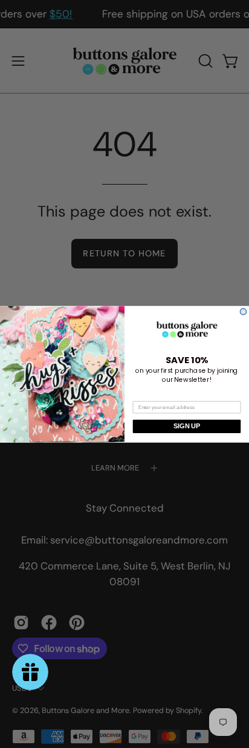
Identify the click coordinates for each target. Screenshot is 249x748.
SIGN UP (186, 425)
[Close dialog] (243, 311)
